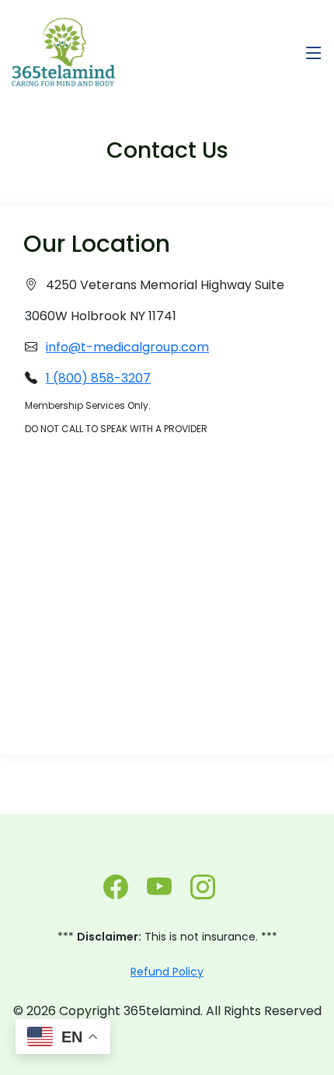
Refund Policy (167, 971)
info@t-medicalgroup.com (127, 347)
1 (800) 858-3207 (98, 378)
